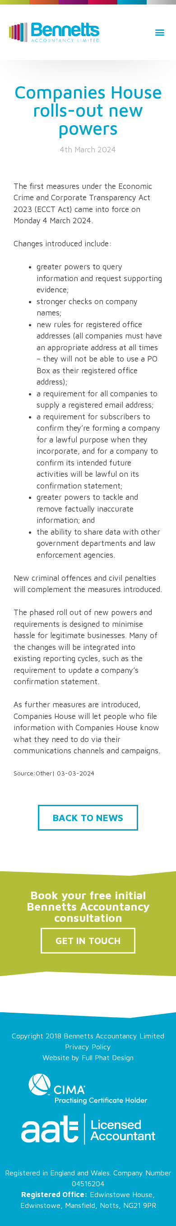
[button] (159, 32)
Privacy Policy (88, 1047)
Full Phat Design (108, 1057)
